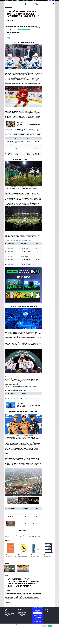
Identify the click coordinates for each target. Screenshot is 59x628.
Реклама (17, 0)
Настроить (44, 625)
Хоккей (8, 34)
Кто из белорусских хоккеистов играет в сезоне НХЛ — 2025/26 (28, 125)
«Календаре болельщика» (24, 29)
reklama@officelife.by (21, 615)
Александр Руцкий (9, 20)
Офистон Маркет (24, 0)
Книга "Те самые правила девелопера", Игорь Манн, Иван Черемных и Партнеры (47, 557)
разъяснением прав (36, 619)
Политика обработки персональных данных (11, 613)
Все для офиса (33, 0)
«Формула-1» (9, 38)
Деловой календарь (51, 0)
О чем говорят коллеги (21, 611)
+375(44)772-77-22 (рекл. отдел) (22, 614)
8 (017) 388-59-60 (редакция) (22, 612)
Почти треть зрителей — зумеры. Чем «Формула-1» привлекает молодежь (27, 524)
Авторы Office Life (7, 611)
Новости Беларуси (7, 615)
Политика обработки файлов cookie (9, 614)
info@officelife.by (20, 613)
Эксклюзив (6, 0)
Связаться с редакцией (21, 610)
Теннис (8, 37)
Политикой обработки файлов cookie (22, 626)
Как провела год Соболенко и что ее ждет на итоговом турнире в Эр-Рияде (28, 406)
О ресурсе (6, 610)
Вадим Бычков (8, 590)
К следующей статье (23, 530)
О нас (12, 0)
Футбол (8, 35)
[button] (52, 551)
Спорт (6, 575)
